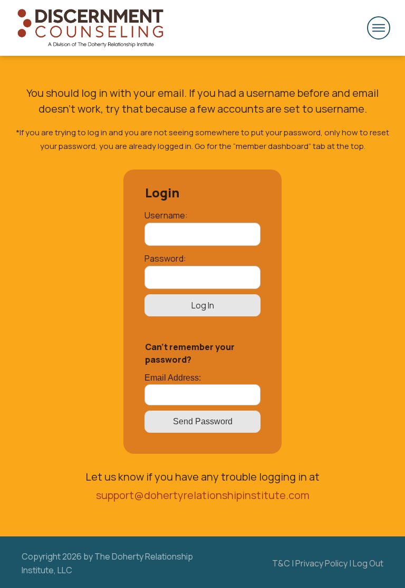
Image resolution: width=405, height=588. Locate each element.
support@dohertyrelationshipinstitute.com (203, 495)
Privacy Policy (321, 563)
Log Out (368, 563)
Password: (165, 258)
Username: (166, 215)
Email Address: (172, 377)
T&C (281, 563)
